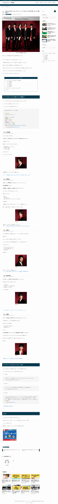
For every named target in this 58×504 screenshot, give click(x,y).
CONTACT (23, 501)
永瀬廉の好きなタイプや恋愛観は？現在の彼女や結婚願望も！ (13, 358)
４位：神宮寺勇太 (9, 85)
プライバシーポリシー (28, 501)
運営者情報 (33, 501)
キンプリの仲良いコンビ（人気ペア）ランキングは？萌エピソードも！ (14, 310)
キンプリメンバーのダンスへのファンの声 (49, 60)
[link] (13, 460)
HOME (16, 501)
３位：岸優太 (9, 84)
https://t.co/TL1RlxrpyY (13, 125)
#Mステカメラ (12, 110)
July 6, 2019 (13, 402)
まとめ (7, 89)
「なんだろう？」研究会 (8, 2)
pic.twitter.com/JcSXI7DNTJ (21, 125)
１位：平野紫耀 (9, 81)
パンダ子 (7, 465)
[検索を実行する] (55, 11)
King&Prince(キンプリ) (8, 14)
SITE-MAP (19, 501)
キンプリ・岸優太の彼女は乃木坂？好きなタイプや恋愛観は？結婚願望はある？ (16, 271)
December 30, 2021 (16, 379)
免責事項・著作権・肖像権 (39, 501)
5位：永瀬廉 (9, 86)
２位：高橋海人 (46, 56)
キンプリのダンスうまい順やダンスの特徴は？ (13, 80)
